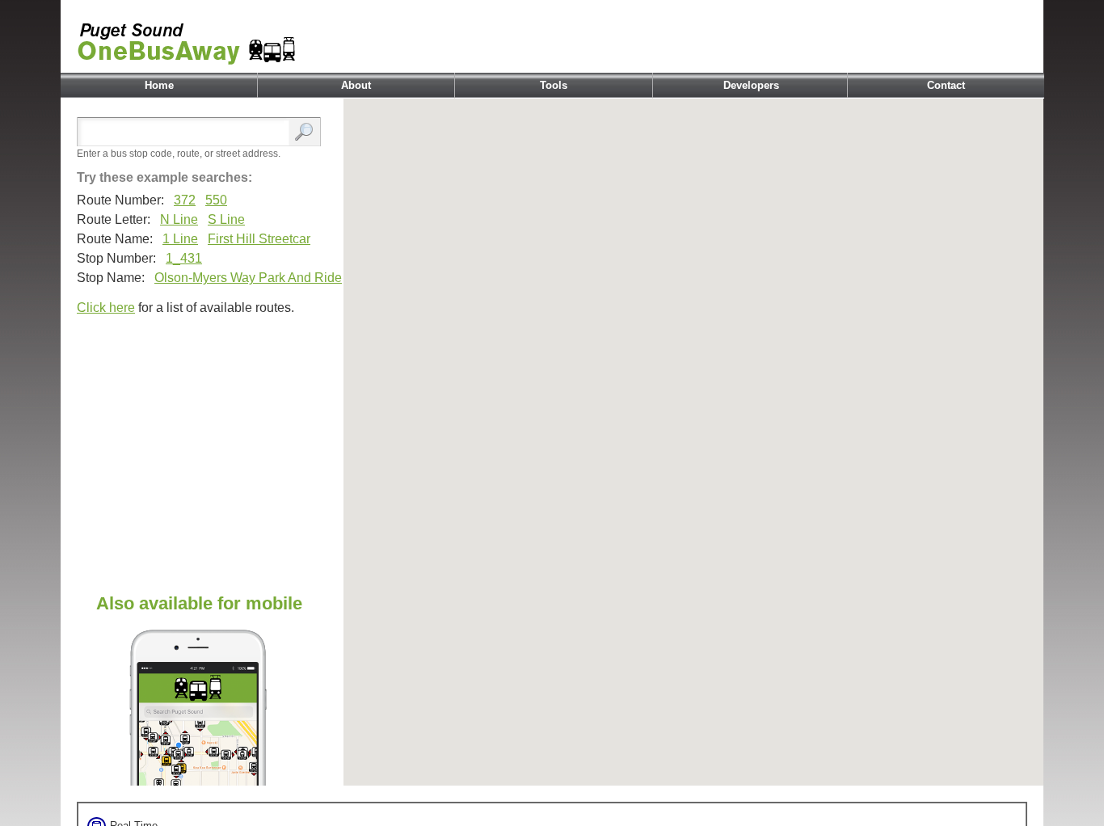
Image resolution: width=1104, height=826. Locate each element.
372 (185, 200)
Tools (553, 85)
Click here (106, 307)
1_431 (184, 258)
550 (216, 200)
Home (159, 85)
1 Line (180, 239)
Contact (946, 85)
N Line (179, 219)
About (356, 85)
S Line (226, 219)
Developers (751, 85)
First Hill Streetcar (259, 239)
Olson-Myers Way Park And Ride (248, 277)
